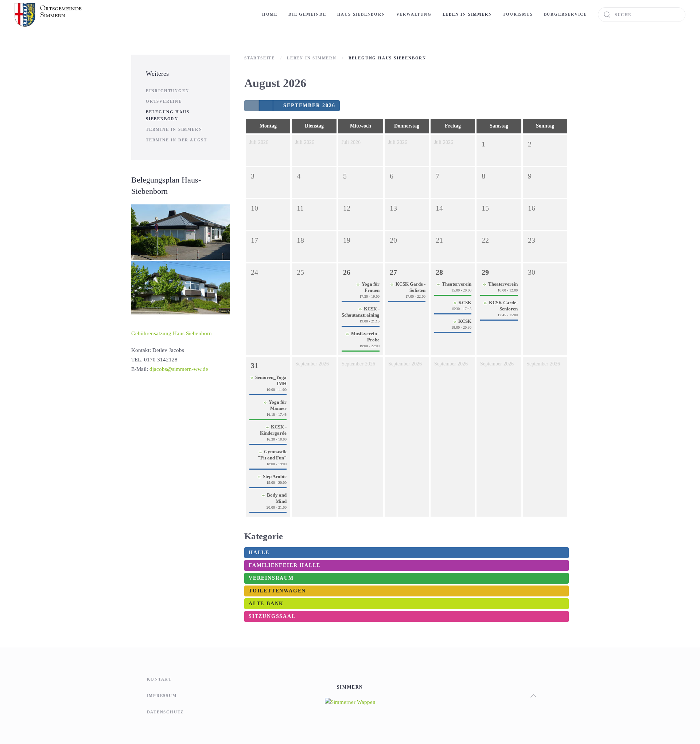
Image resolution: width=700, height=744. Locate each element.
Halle (259, 552)
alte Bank (266, 603)
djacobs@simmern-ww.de (178, 369)
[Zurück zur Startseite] (49, 14)
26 (346, 272)
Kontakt (159, 679)
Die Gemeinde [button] (307, 14)
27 (393, 272)
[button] (533, 696)
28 (439, 272)
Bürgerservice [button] (565, 14)
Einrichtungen (167, 91)
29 (485, 272)
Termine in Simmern (174, 129)
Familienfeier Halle (284, 565)
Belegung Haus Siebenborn (167, 115)
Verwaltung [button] (414, 14)
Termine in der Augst (176, 140)
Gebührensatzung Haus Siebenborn (171, 333)
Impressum (162, 695)
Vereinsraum (271, 578)
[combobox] (641, 14)
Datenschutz (165, 712)
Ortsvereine (164, 101)
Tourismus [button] (518, 14)
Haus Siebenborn (361, 14)
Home (269, 14)
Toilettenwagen (277, 591)
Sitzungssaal (272, 616)
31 (254, 365)
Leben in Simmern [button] (467, 14)
